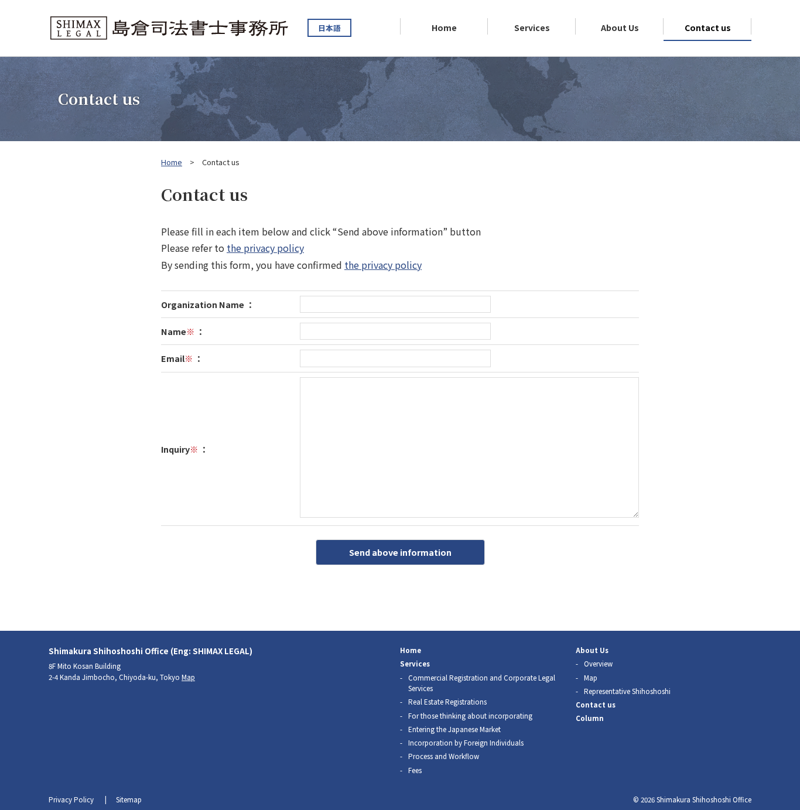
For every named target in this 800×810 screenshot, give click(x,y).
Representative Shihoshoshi (627, 691)
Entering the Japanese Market (454, 729)
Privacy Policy (71, 799)
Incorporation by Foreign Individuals (466, 742)
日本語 (329, 27)
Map (188, 677)
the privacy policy (265, 248)
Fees (415, 770)
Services (532, 27)
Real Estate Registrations (447, 701)
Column (590, 718)
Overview (598, 663)
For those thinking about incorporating (470, 715)
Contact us (708, 27)
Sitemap (129, 799)
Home (444, 27)
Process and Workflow (443, 756)
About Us (620, 27)
